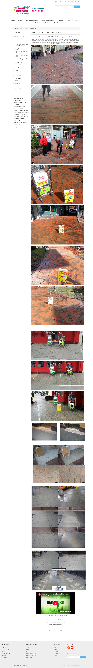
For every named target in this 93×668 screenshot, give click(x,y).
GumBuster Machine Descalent (21, 112)
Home (15, 28)
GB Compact (17, 96)
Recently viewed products (31, 653)
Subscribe (83, 656)
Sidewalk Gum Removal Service (22, 42)
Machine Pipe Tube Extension (20, 122)
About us (4, 655)
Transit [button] (68, 20)
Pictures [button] (60, 20)
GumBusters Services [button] (32, 20)
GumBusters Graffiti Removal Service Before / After (22, 45)
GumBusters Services (20, 38)
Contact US (17, 83)
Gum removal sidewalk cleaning (21, 103)
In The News (18, 78)
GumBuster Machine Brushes (21, 109)
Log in (61, 1)
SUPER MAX (17, 124)
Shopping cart (57, 653)
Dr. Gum (23, 92)
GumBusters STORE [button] (16, 20)
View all (16, 127)
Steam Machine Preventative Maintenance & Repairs (22, 59)
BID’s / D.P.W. (18, 75)
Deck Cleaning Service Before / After (22, 52)
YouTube (72, 647)
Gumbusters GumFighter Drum (21, 116)
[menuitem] (16, 20)
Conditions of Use (6, 653)
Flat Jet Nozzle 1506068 (19, 94)
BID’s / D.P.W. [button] (78, 20)
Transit (16, 73)
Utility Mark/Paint (19, 62)
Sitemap (4, 647)
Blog (27, 651)
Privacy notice (5, 651)
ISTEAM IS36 (17, 120)
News (27, 649)
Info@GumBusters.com (55, 624)
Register (56, 1)
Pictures (16, 70)
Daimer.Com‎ (17, 92)
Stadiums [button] (46, 22)
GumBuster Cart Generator (20, 106)
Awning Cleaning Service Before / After (22, 49)
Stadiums (17, 80)
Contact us (4, 657)
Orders (55, 649)
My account (56, 647)
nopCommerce (23, 665)
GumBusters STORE (20, 36)
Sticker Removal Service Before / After (22, 56)
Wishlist (55, 655)
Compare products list (31, 655)
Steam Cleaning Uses (20, 67)
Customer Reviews (20, 64)
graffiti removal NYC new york (20, 99)
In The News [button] (36, 22)
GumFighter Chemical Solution (20, 118)
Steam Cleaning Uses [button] (48, 20)
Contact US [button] (57, 22)
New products (29, 657)
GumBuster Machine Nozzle (20, 114)
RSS (68, 647)
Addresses (56, 651)
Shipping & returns (6, 649)
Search (77, 6)
